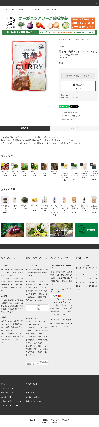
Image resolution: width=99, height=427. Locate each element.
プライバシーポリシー (9, 406)
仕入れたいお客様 (32, 397)
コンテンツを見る (51, 9)
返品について (65, 95)
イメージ (74, 128)
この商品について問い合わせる (72, 116)
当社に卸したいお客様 (34, 401)
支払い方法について (8, 388)
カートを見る (31, 392)
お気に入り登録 (79, 86)
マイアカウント (32, 384)
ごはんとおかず (68, 39)
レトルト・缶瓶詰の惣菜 (81, 39)
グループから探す (34, 9)
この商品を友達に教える (70, 112)
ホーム (5, 9)
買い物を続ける (67, 119)
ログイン (29, 388)
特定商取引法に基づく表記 (70, 98)
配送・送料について (8, 392)
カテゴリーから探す (17, 9)
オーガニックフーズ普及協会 (58, 420)
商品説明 (24, 128)
